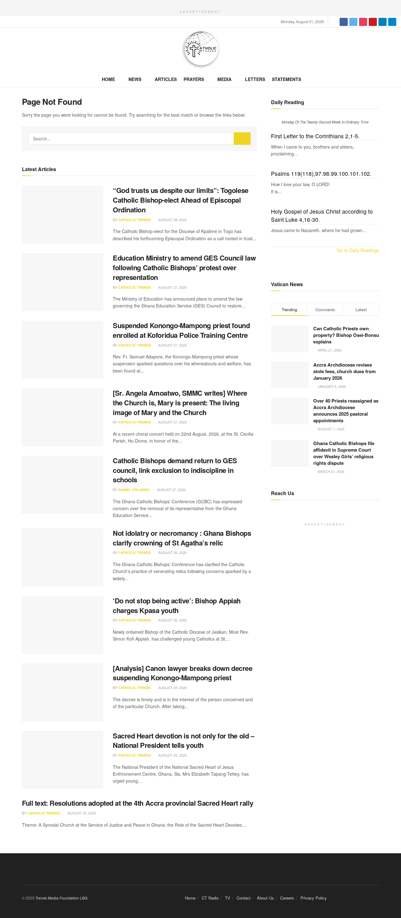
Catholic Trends (134, 219)
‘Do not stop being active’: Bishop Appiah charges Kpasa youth (177, 605)
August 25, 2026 (172, 687)
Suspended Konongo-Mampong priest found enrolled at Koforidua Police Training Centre (181, 330)
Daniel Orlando (134, 489)
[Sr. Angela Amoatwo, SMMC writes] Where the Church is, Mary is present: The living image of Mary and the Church (180, 402)
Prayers (194, 79)
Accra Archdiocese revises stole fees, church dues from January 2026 (344, 371)
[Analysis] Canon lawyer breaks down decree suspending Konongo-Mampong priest (183, 673)
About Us (265, 898)
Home (108, 79)
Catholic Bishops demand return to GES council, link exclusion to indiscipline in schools (175, 470)
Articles (166, 79)
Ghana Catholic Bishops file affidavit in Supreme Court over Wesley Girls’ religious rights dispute (343, 453)
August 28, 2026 (172, 219)
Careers (287, 898)
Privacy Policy (313, 898)
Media (224, 79)
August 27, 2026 (172, 287)
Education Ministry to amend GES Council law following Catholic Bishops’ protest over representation (184, 267)
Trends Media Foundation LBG (61, 897)
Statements (286, 79)
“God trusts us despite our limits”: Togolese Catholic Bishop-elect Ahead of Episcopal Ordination (180, 200)
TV (227, 898)
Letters (255, 79)
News (134, 79)
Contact (244, 898)
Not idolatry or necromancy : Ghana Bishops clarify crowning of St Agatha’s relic (182, 538)
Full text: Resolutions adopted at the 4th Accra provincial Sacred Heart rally (137, 803)
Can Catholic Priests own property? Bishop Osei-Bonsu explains (346, 335)
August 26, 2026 (172, 552)
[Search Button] (242, 138)
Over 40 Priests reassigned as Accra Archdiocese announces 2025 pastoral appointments (345, 410)
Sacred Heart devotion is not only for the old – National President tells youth (183, 740)
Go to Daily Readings (358, 250)
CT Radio (210, 898)
